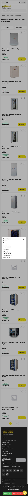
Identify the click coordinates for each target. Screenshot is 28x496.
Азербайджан (7, 239)
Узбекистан (6, 257)
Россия (5, 251)
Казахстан (6, 245)
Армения (5, 241)
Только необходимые (18, 493)
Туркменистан (7, 255)
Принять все (7, 493)
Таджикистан (7, 253)
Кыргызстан (6, 247)
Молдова (6, 249)
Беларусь (6, 243)
